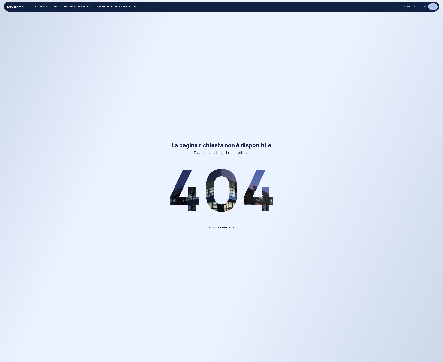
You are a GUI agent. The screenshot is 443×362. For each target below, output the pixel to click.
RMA (415, 7)
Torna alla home (223, 227)
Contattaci (405, 7)
